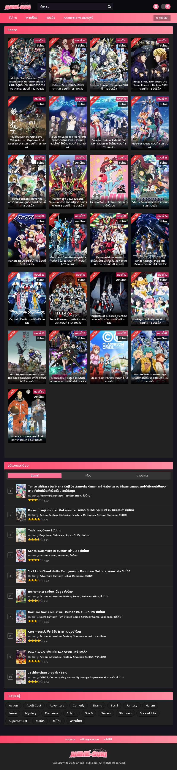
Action (44, 515)
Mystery (77, 515)
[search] (109, 7)
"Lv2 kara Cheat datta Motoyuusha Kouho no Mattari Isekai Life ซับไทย (79, 571)
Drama (97, 705)
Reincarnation (72, 496)
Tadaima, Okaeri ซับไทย (44, 530)
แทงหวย (70, 739)
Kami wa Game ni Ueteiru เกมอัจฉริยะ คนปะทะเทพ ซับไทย (66, 612)
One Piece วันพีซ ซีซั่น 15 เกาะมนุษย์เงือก (54, 632)
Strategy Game (90, 617)
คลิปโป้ (108, 739)
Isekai (67, 576)
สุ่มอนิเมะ (163, 18)
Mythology (89, 515)
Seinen (106, 713)
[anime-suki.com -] (17, 9)
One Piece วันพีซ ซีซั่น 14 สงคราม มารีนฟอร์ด (57, 652)
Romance (78, 576)
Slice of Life (72, 535)
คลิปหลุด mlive (89, 739)
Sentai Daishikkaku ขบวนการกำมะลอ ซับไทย (58, 551)
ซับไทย (86, 496)
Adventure (46, 496)
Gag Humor (68, 677)
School (101, 515)
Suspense (106, 617)
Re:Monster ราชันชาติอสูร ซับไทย (50, 592)
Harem (150, 705)
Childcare (58, 535)
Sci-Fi (52, 555)
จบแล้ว (89, 636)
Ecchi (43, 617)
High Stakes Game (69, 617)
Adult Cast (34, 705)
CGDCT (44, 677)
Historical (65, 515)
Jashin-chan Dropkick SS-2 (48, 673)
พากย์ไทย (100, 636)
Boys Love (45, 535)
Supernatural (98, 677)
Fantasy (57, 496)
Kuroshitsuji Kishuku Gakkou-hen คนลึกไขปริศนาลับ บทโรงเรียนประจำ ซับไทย (81, 510)
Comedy (54, 677)
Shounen (112, 515)
